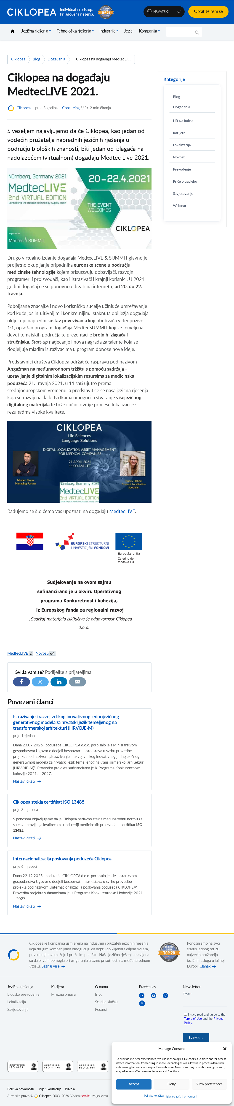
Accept (134, 1084)
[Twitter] (40, 681)
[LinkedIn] (59, 681)
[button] (225, 1048)
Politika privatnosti (20, 1089)
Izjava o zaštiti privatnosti (181, 1096)
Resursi (101, 1009)
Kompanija (148, 31)
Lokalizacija (182, 145)
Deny (172, 1084)
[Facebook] (21, 681)
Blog (176, 97)
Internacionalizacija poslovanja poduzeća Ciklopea (62, 859)
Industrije (107, 31)
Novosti (45, 653)
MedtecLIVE (122, 511)
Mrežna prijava (63, 994)
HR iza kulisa (183, 121)
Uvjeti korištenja (49, 1089)
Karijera (179, 133)
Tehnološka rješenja (74, 31)
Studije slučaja (106, 1002)
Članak (204, 966)
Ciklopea (31, 12)
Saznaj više (51, 966)
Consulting (71, 108)
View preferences (209, 1084)
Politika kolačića (154, 1095)
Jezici (128, 31)
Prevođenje (182, 169)
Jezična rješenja (34, 31)
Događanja (181, 107)
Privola (70, 1089)
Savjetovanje (183, 193)
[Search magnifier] (197, 34)
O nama (101, 987)
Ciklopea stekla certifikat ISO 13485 (48, 802)
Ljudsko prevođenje (23, 994)
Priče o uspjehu (185, 181)
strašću (86, 1096)
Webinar (179, 206)
